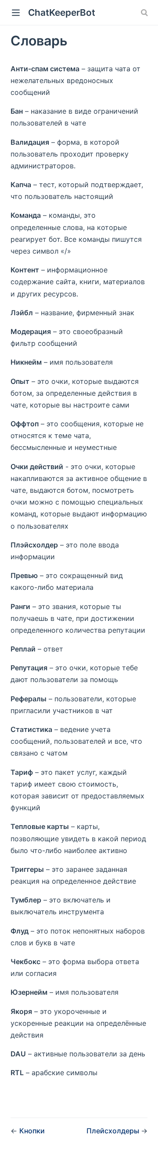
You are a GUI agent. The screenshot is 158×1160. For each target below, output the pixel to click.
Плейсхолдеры (113, 1130)
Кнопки (32, 1130)
